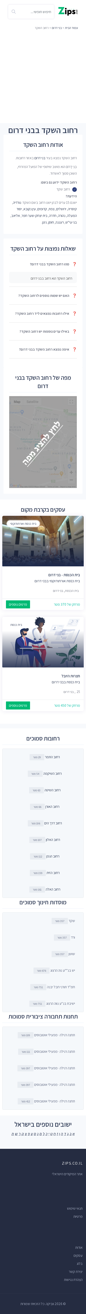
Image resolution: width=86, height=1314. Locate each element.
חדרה (52, 215)
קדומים (42, 209)
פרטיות (78, 1216)
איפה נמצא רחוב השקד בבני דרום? (48, 349)
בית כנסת (16, 625)
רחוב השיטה (52, 790)
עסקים (78, 1255)
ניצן (44, 222)
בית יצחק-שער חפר (34, 215)
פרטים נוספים (18, 604)
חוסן (51, 222)
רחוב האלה (53, 889)
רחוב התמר (52, 757)
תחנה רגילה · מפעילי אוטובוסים (48, 1035)
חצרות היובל (70, 675)
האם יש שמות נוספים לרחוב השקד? (47, 295)
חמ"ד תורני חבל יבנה (54, 987)
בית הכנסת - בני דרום (64, 574)
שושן (65, 953)
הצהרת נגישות (73, 1279)
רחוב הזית (53, 872)
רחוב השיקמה (52, 773)
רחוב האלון (53, 839)
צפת (52, 209)
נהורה (61, 215)
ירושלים (61, 209)
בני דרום (57, 28)
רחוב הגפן (52, 856)
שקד (65, 920)
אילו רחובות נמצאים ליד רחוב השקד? (46, 313)
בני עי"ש (71, 222)
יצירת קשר (76, 1271)
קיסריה (72, 209)
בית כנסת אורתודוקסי (23, 524)
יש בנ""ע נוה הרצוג (56, 970)
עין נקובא (29, 209)
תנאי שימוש (75, 1208)
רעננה (59, 222)
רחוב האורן (52, 806)
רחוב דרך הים (53, 823)
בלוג (80, 1263)
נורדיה (17, 202)
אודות (79, 1247)
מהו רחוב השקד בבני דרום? (53, 264)
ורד (66, 937)
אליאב (15, 215)
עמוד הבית (71, 28)
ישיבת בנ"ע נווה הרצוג (54, 1003)
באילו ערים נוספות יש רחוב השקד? (48, 331)
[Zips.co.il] (68, 11)
